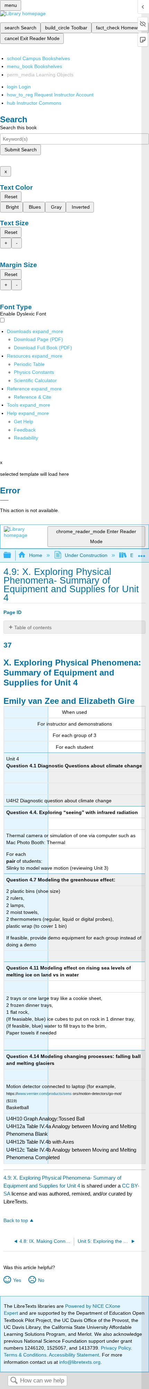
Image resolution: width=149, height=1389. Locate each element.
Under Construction (86, 555)
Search (14, 1381)
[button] (25, 430)
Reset (11, 196)
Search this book (18, 127)
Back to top (15, 1220)
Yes (17, 1280)
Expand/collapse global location (142, 553)
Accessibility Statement (74, 1355)
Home (35, 555)
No (41, 1280)
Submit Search (21, 149)
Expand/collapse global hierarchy (11, 555)
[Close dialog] (4, 500)
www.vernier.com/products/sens (45, 1094)
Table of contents (33, 627)
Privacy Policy (116, 1348)
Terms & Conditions (25, 1355)
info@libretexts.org (79, 1362)
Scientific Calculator (35, 380)
